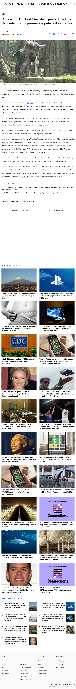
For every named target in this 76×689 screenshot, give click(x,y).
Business (4, 661)
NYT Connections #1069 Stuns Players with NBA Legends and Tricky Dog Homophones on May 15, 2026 (55, 590)
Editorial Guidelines (56, 210)
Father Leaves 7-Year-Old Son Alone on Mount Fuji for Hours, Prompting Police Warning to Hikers (18, 296)
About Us (22, 661)
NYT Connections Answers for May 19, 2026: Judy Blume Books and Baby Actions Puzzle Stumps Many (56, 525)
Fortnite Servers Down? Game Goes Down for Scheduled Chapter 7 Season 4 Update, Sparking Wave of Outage (56, 328)
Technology (4, 670)
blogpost (30, 102)
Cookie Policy (24, 673)
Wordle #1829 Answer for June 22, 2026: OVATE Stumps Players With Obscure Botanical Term (16, 492)
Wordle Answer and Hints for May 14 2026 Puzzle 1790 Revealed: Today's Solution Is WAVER (55, 459)
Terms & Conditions (25, 667)
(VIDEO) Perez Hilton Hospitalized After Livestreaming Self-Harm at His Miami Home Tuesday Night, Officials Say (17, 590)
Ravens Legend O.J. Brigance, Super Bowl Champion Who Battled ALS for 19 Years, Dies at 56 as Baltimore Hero (18, 459)
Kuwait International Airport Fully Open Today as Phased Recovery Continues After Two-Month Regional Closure (56, 557)
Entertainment (5, 673)
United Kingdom (42, 670)
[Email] (69, 33)
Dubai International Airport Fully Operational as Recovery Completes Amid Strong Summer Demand (18, 525)
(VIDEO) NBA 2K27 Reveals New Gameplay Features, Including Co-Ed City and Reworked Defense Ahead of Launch (56, 427)
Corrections (23, 676)
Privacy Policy (24, 670)
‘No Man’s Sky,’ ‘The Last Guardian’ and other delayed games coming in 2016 (31, 193)
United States (42, 673)
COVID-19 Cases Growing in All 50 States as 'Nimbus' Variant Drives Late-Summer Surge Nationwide (17, 361)
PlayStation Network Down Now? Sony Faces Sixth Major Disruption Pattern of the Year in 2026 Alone (56, 296)
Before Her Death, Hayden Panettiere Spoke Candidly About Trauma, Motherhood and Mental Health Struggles (17, 394)
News (3, 664)
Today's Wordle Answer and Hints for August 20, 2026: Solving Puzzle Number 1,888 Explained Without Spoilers (56, 361)
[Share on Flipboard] (61, 33)
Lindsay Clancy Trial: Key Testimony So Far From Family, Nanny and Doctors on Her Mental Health (17, 427)
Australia (40, 661)
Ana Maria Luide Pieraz (11, 32)
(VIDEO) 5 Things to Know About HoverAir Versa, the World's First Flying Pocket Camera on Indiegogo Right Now (56, 394)
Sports (3, 667)
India (39, 664)
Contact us (23, 664)
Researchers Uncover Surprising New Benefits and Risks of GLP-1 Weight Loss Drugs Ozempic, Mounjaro (19, 328)
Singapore (41, 667)
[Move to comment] (73, 33)
